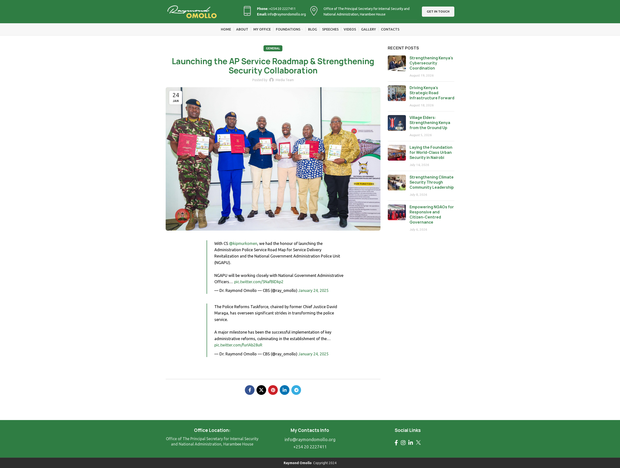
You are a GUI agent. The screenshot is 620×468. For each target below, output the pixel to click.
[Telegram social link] (296, 390)
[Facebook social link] (250, 390)
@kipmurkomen (243, 243)
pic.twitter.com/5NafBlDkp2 (258, 282)
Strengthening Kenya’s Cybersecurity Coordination (431, 63)
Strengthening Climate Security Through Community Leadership (432, 182)
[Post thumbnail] (397, 66)
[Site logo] (192, 11)
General (273, 48)
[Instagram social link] (403, 442)
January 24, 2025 (313, 290)
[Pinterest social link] (273, 390)
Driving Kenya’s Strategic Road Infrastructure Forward (432, 93)
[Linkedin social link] (284, 390)
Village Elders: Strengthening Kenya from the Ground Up (430, 122)
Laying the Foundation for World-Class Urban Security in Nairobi (431, 152)
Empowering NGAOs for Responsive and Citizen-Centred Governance (432, 214)
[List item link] (310, 439)
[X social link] (261, 390)
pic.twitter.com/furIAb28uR (238, 345)
